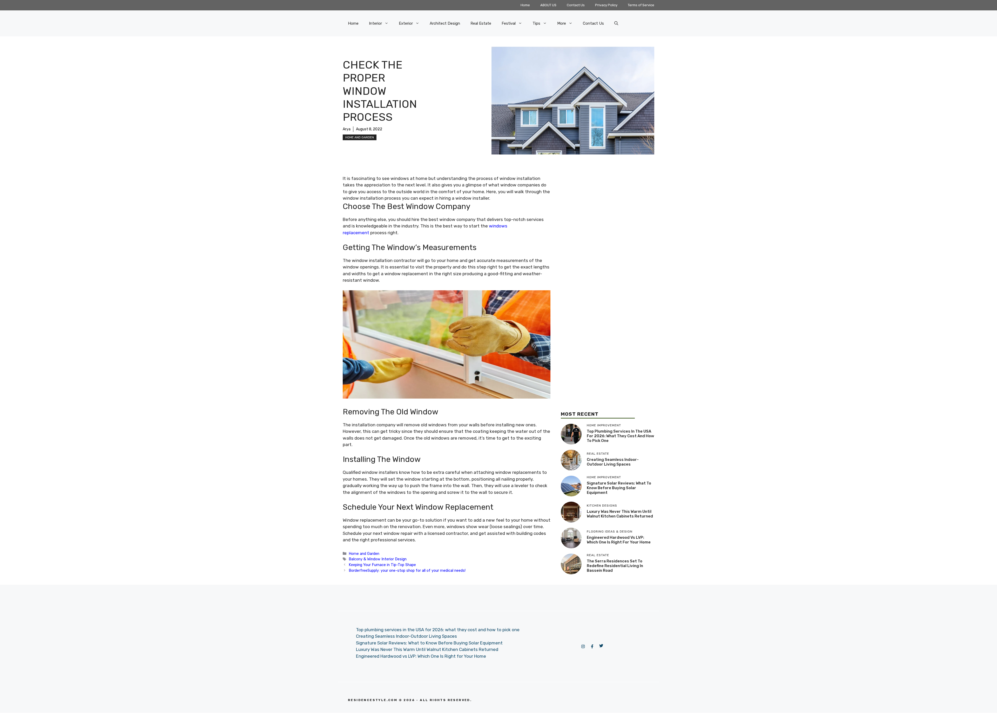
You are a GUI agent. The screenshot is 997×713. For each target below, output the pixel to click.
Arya (347, 129)
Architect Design (445, 23)
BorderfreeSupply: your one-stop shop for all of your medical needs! (407, 570)
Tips (536, 23)
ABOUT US (548, 5)
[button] (616, 23)
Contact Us (576, 5)
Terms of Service (641, 5)
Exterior (406, 23)
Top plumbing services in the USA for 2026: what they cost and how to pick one (620, 436)
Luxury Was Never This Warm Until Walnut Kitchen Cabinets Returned (620, 514)
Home (525, 5)
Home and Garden (359, 137)
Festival (509, 23)
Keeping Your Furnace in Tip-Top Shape (382, 564)
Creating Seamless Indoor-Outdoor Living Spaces (613, 462)
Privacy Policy (606, 5)
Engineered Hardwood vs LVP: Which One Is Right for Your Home (619, 539)
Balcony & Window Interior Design (378, 559)
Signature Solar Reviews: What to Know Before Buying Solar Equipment (619, 488)
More (561, 23)
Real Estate (480, 23)
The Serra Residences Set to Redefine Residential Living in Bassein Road (615, 566)
